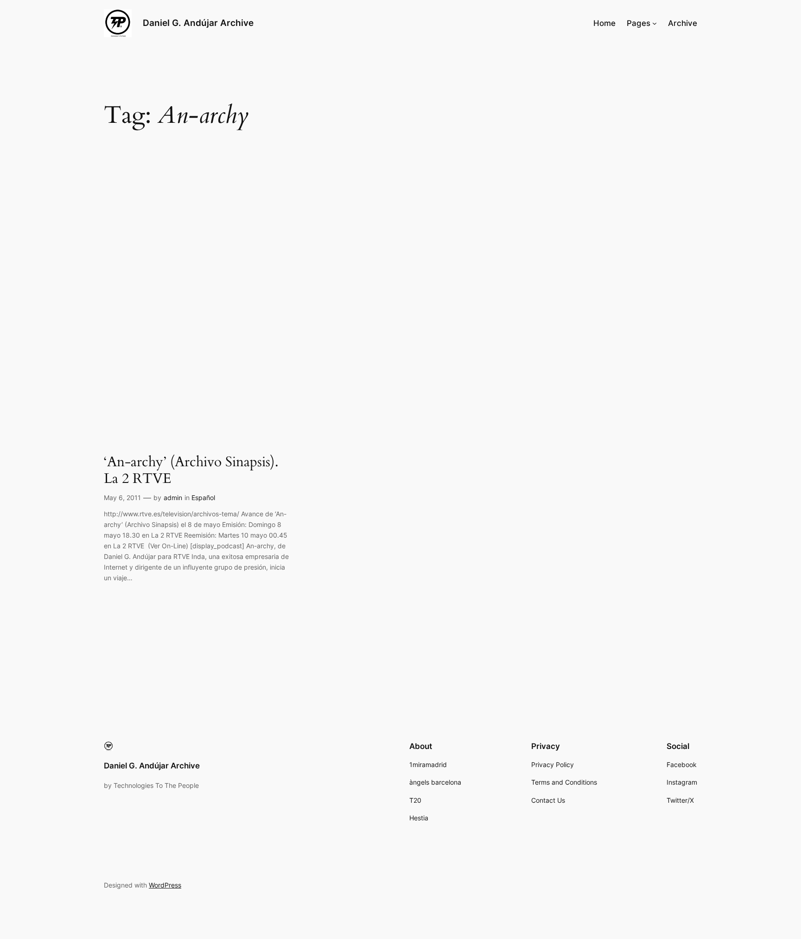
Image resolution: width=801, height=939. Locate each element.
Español (203, 497)
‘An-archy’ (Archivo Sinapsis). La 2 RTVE (191, 470)
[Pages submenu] (654, 23)
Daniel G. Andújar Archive (198, 22)
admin (173, 497)
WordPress (165, 885)
